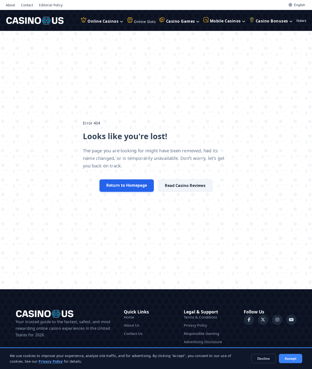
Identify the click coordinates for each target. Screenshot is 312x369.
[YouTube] (291, 320)
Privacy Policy (195, 325)
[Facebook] (249, 320)
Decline (263, 358)
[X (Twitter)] (263, 320)
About (10, 5)
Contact (27, 5)
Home (129, 317)
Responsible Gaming (201, 333)
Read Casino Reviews (185, 185)
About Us (131, 325)
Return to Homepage (126, 185)
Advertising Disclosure (203, 341)
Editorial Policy (51, 5)
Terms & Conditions (200, 317)
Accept (290, 358)
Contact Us (133, 333)
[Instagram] (277, 320)
